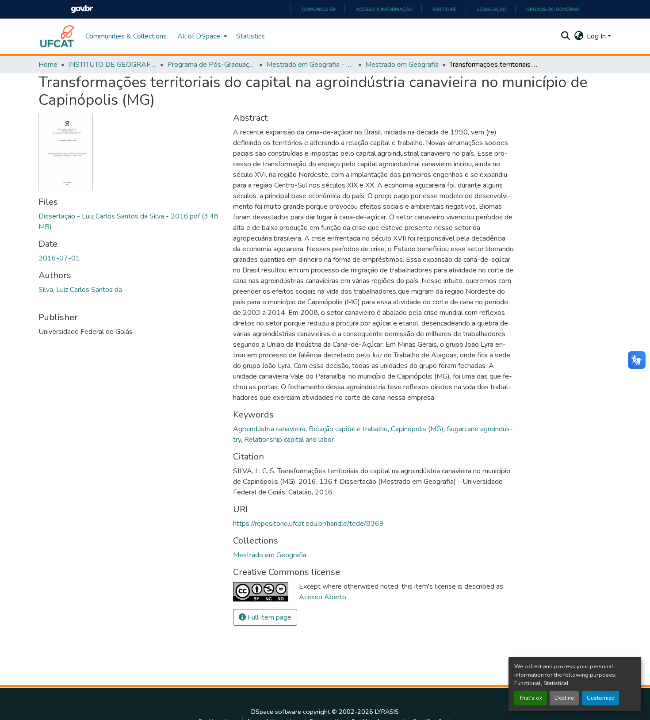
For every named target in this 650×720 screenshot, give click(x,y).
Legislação (491, 9)
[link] (130, 221)
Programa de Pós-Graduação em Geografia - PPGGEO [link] (211, 64)
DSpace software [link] (276, 711)
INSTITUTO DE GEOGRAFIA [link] (112, 64)
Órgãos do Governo (552, 9)
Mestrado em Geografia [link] (402, 64)
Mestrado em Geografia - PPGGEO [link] (310, 64)
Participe (444, 9)
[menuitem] (201, 36)
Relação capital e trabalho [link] (348, 429)
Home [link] (47, 64)
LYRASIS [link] (387, 711)
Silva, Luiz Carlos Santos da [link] (80, 290)
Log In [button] (597, 36)
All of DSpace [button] (198, 36)
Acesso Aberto (322, 597)
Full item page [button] (268, 617)
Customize (600, 698)
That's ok (530, 698)
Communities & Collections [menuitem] (126, 36)
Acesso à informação (384, 9)
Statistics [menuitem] (250, 36)
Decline (564, 698)
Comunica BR (319, 9)
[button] (57, 36)
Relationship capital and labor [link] (289, 439)
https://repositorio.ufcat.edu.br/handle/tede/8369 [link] (308, 524)
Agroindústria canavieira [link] (269, 429)
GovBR (82, 9)
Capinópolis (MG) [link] (417, 429)
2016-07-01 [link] (59, 258)
